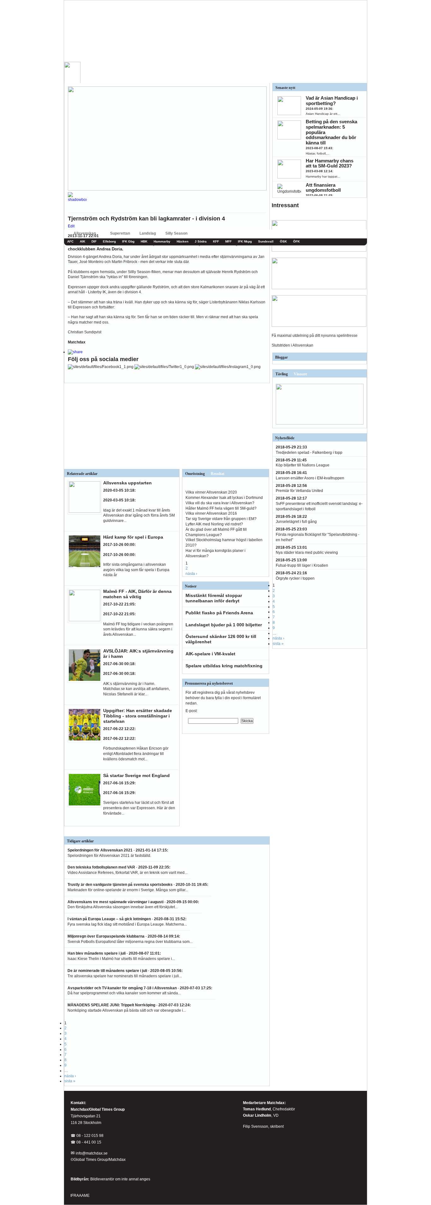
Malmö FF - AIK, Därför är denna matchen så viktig (137, 594)
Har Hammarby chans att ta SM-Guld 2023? (329, 163)
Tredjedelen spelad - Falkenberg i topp (309, 452)
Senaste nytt (285, 87)
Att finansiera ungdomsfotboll (323, 187)
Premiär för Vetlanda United (299, 490)
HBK (144, 241)
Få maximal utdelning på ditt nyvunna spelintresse (314, 335)
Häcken (182, 241)
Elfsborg (109, 241)
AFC (70, 241)
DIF (94, 241)
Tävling (281, 374)
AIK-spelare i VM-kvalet (210, 653)
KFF (216, 241)
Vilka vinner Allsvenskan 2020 (211, 492)
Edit (71, 226)
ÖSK (283, 241)
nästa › (191, 573)
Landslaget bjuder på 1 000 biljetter (224, 624)
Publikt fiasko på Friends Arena (219, 612)
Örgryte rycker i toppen (295, 578)
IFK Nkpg (245, 241)
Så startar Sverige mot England (136, 775)
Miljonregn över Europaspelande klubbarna (106, 936)
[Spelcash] (319, 250)
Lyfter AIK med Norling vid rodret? (214, 524)
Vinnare (300, 374)
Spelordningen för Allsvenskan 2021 (100, 850)
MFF (228, 241)
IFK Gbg (128, 241)
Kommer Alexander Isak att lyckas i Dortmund (224, 497)
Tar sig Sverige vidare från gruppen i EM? (221, 519)
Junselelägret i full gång (296, 521)
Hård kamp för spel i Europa (133, 537)
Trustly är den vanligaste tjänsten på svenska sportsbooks (120, 884)
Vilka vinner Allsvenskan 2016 (211, 513)
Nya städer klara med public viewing (307, 552)
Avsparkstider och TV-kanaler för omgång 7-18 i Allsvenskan (122, 988)
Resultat (217, 473)
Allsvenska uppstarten (127, 482)
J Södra (201, 241)
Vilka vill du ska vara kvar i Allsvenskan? (220, 503)
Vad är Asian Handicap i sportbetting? (332, 100)
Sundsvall (266, 241)
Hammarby (162, 241)
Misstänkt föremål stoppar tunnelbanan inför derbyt (214, 598)
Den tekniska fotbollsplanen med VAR (101, 867)
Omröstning (195, 473)
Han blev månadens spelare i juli (97, 953)
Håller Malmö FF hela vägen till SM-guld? (221, 508)
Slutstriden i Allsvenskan (292, 345)
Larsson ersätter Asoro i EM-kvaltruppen (310, 478)
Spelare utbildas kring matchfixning (224, 665)
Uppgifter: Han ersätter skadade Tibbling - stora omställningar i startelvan (137, 716)
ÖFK (296, 241)
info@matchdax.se (92, 1153)
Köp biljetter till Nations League (302, 465)
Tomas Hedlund (257, 1109)
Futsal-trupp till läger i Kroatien (302, 565)
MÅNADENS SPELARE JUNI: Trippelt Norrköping (111, 1005)
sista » (69, 1081)
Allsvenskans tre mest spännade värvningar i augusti (116, 902)
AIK (82, 241)
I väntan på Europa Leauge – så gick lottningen (109, 919)
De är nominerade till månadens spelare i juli (107, 970)
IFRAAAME (80, 1195)
